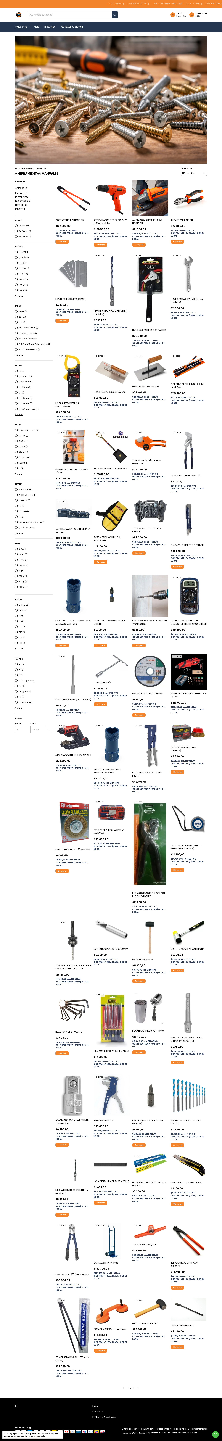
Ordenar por (186, 168)
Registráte (181, 16)
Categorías (21, 27)
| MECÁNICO (20, 193)
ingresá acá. (176, 1429)
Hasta (33, 723)
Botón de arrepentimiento (195, 1429)
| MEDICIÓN (20, 209)
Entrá (179, 13)
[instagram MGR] (16, 1406)
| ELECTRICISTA (21, 197)
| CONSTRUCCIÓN (23, 201)
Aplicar (48, 730)
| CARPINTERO (21, 205)
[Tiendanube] (134, 1433)
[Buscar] (115, 14)
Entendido (40, 1436)
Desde (18, 723)
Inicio (36, 27)
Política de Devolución (72, 27)
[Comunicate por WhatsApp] (215, 1434)
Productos (49, 27)
